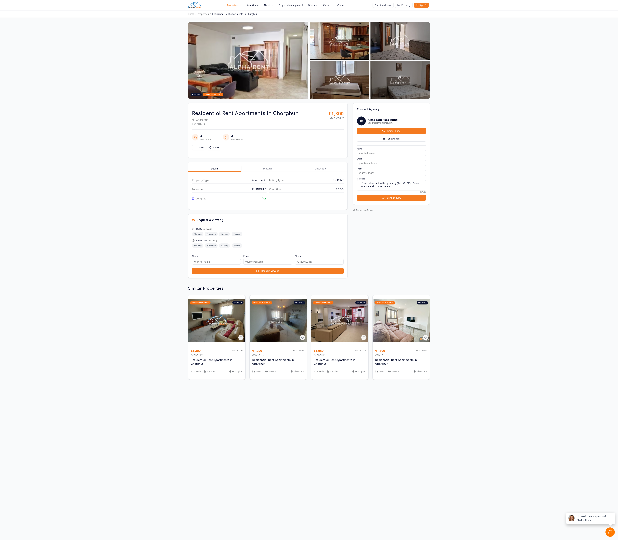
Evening (224, 234)
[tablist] (267, 169)
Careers (327, 5)
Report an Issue (364, 210)
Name (195, 256)
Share (216, 147)
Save (201, 147)
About (267, 5)
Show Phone (394, 130)
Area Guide (253, 5)
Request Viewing (270, 270)
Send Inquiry (394, 197)
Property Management (291, 5)
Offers (311, 5)
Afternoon (211, 234)
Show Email (394, 138)
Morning (197, 234)
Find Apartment (383, 5)
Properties (232, 5)
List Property (404, 5)
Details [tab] (214, 168)
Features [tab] (267, 168)
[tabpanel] (267, 189)
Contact (341, 5)
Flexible (237, 234)
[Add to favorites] (240, 337)
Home (191, 13)
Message (361, 179)
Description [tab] (321, 168)
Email (246, 256)
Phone (298, 256)
